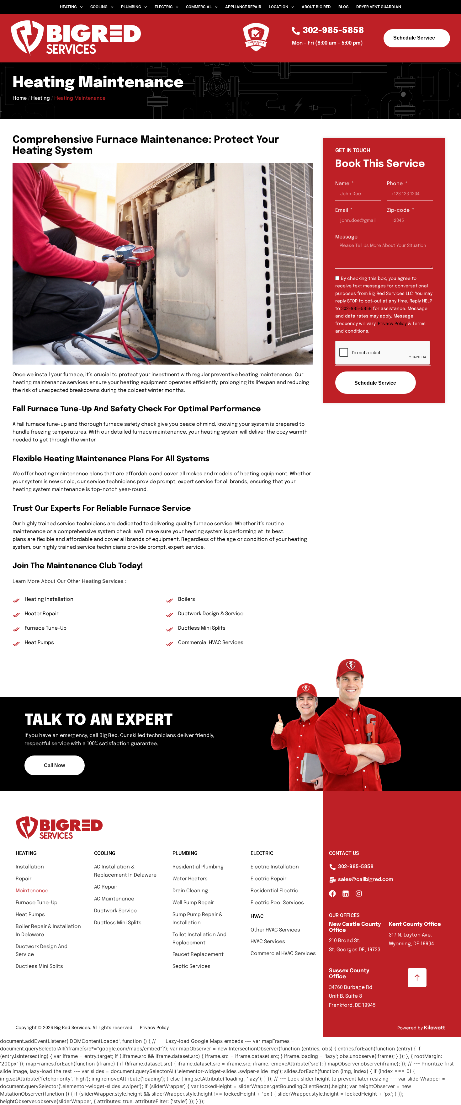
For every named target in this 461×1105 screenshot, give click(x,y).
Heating (68, 6)
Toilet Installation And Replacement (199, 939)
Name (343, 183)
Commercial (199, 6)
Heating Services (103, 581)
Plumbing (131, 6)
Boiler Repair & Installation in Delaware (48, 930)
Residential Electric (274, 891)
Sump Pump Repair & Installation (197, 919)
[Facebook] (332, 893)
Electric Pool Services (277, 902)
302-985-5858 (356, 309)
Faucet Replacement (198, 954)
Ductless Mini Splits (39, 966)
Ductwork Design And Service (41, 951)
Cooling (99, 6)
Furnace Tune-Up (36, 902)
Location (278, 6)
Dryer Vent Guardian (378, 6)
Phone (395, 183)
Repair (23, 879)
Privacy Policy (392, 324)
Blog (343, 6)
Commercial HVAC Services (283, 953)
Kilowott (434, 1028)
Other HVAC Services (275, 930)
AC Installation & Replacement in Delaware (125, 871)
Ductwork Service (115, 911)
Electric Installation (275, 867)
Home (20, 98)
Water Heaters (190, 879)
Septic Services (191, 966)
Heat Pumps (30, 914)
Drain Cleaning (190, 891)
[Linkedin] (345, 893)
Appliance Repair (243, 6)
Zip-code (399, 210)
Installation (30, 867)
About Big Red (316, 6)
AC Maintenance (114, 899)
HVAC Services (268, 941)
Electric (163, 6)
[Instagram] (358, 893)
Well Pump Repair (193, 902)
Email (342, 210)
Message (346, 237)
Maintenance (32, 891)
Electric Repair (268, 879)
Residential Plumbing (198, 867)
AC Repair (105, 887)
